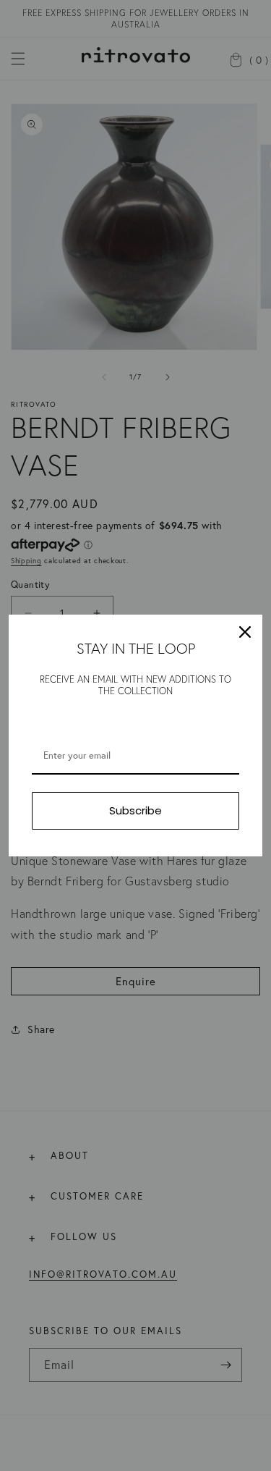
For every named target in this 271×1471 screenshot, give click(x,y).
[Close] (245, 632)
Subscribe (135, 810)
